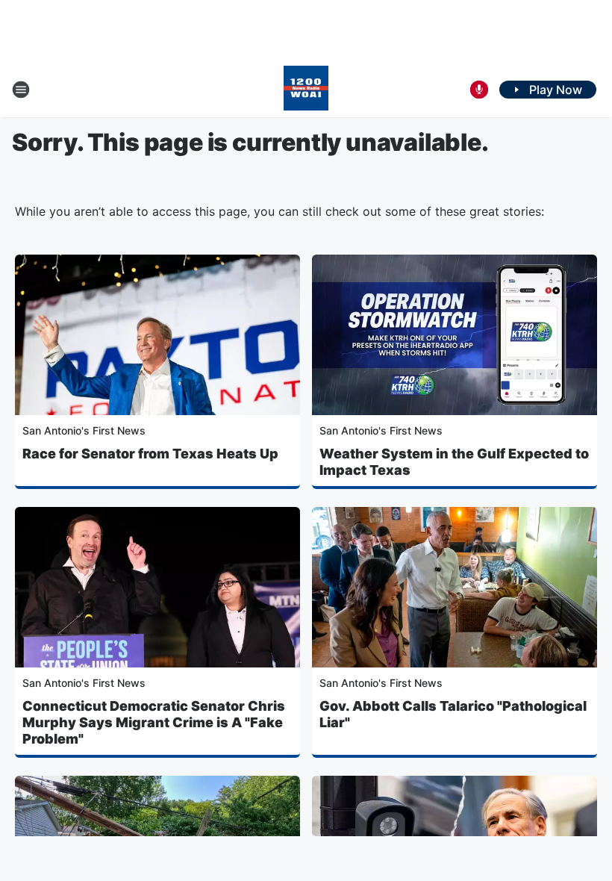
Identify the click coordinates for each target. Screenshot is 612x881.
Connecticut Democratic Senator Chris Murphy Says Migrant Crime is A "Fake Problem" (153, 722)
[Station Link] (306, 89)
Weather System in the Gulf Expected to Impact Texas (454, 462)
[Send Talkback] (479, 90)
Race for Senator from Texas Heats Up (150, 453)
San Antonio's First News (84, 430)
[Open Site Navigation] (21, 90)
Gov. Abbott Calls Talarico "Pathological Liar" (453, 714)
